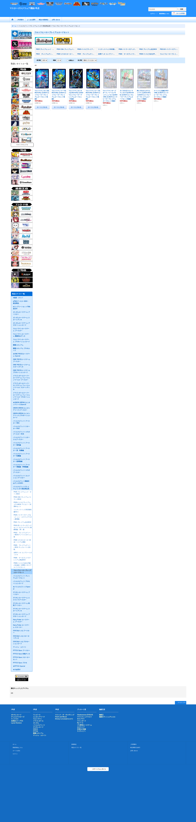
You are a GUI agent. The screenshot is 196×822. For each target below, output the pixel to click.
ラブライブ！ (81, 731)
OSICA (35, 729)
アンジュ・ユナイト (39, 735)
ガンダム (36, 723)
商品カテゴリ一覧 (76, 747)
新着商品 (73, 744)
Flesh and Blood (61, 717)
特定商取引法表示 (135, 747)
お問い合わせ (134, 750)
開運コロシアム (38, 733)
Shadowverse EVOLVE (85, 715)
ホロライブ (81, 727)
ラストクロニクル (22, 145)
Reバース (80, 723)
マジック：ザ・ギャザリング (64, 715)
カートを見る (16, 750)
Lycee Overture (16, 723)
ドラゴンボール (38, 721)
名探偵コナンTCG (17, 721)
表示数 (39, 60)
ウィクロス (14, 719)
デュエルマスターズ (17, 717)
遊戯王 (101, 715)
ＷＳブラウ (81, 719)
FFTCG (35, 731)
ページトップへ (182, 702)
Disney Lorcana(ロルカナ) (64, 719)
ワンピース (36, 715)
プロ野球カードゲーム (84, 725)
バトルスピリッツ (39, 725)
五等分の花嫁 (81, 729)
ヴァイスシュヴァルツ (84, 717)
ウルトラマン (37, 719)
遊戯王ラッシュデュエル (107, 717)
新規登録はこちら (164, 13)
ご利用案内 (133, 744)
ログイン (152, 13)
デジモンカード (38, 727)
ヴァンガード (81, 721)
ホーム (14, 744)
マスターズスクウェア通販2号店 (24, 8)
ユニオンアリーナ (39, 717)
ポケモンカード (16, 715)
